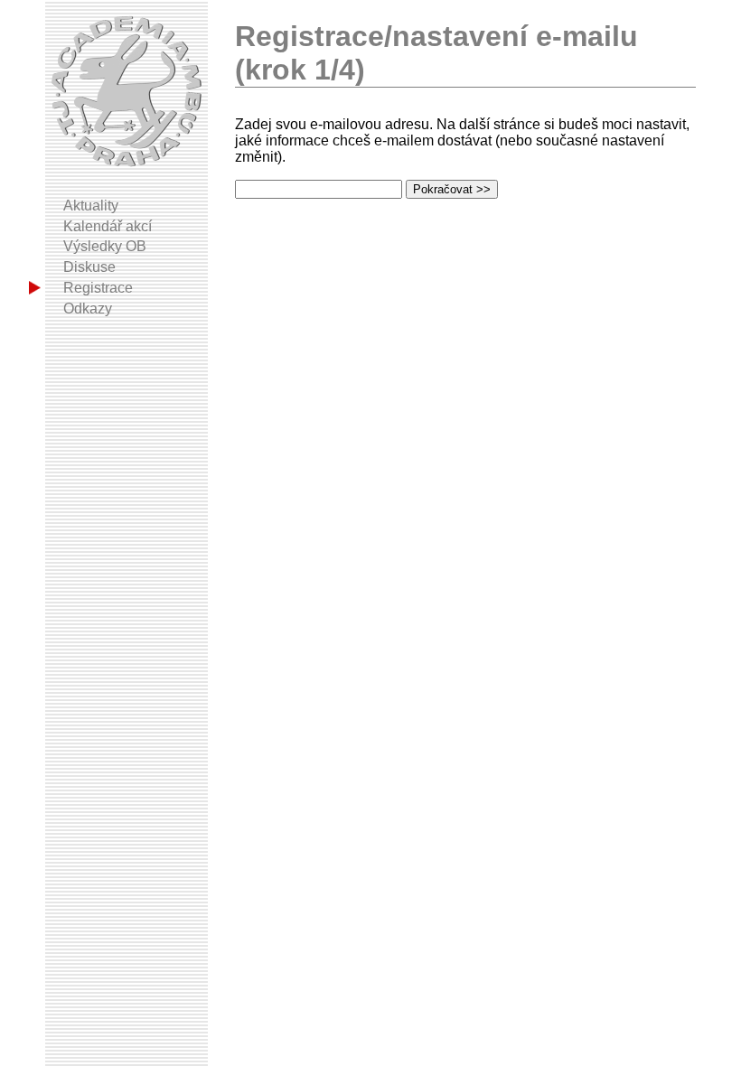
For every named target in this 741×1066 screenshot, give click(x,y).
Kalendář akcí (107, 226)
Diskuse (89, 267)
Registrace (98, 287)
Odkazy (87, 308)
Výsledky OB (104, 246)
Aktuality (90, 205)
